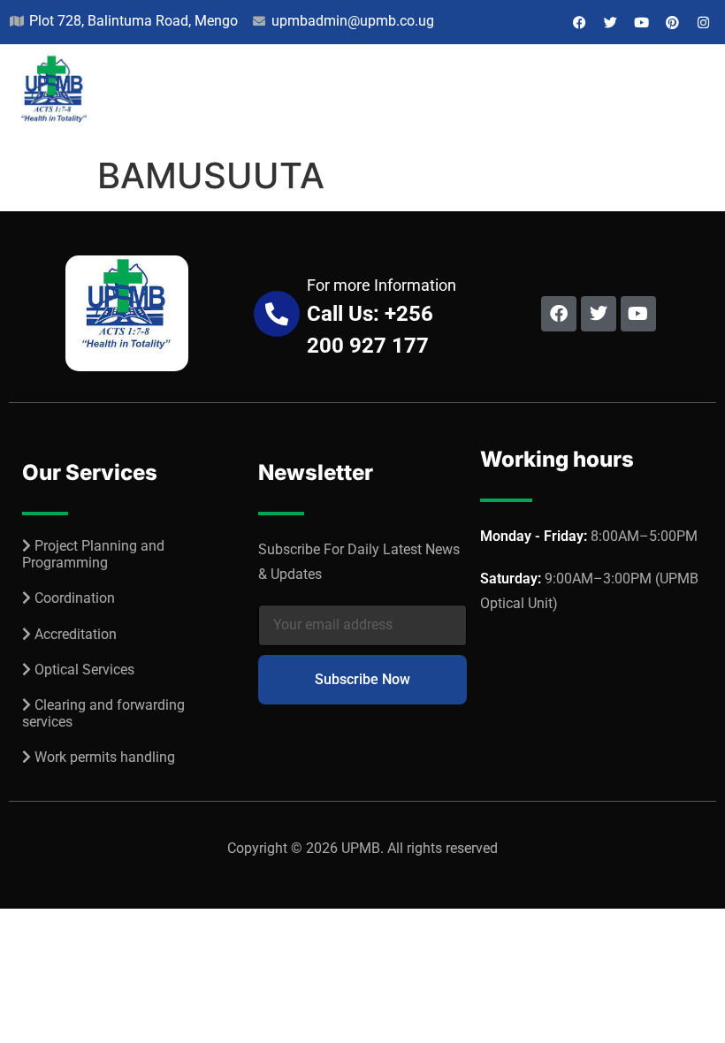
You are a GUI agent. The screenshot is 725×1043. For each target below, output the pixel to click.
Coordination (74, 598)
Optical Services (84, 669)
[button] (700, 96)
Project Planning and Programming (93, 554)
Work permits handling (104, 757)
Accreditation (75, 634)
